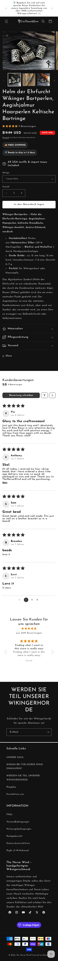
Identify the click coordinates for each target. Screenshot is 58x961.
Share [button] (9, 356)
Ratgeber (11, 787)
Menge (5, 173)
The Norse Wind (23, 955)
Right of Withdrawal (17, 850)
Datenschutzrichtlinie (18, 843)
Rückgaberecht (14, 836)
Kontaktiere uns (15, 794)
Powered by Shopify (40, 955)
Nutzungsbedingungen (18, 829)
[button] (6, 21)
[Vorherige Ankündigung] (6, 8)
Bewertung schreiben (21, 395)
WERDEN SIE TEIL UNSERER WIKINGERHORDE (23, 778)
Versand (5, 137)
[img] (29, 628)
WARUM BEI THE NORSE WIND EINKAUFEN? (24, 766)
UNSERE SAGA (15, 757)
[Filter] (44, 395)
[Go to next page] (38, 600)
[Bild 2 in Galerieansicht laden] (28, 79)
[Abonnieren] (47, 732)
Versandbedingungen (17, 822)
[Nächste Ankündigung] (52, 8)
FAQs (9, 814)
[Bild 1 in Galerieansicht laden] (14, 79)
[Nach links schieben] (3, 80)
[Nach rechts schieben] (54, 80)
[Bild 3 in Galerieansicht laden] (43, 79)
